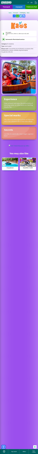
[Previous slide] (5, 77)
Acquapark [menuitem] (19, 7)
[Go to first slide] (32, 77)
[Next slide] (33, 164)
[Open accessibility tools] (3, 447)
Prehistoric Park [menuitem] (32, 7)
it (28, 2)
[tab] (18, 92)
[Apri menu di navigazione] (36, 2)
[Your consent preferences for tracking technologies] (35, 447)
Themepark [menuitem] (6, 7)
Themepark (15, 12)
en (31, 2)
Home (10, 12)
